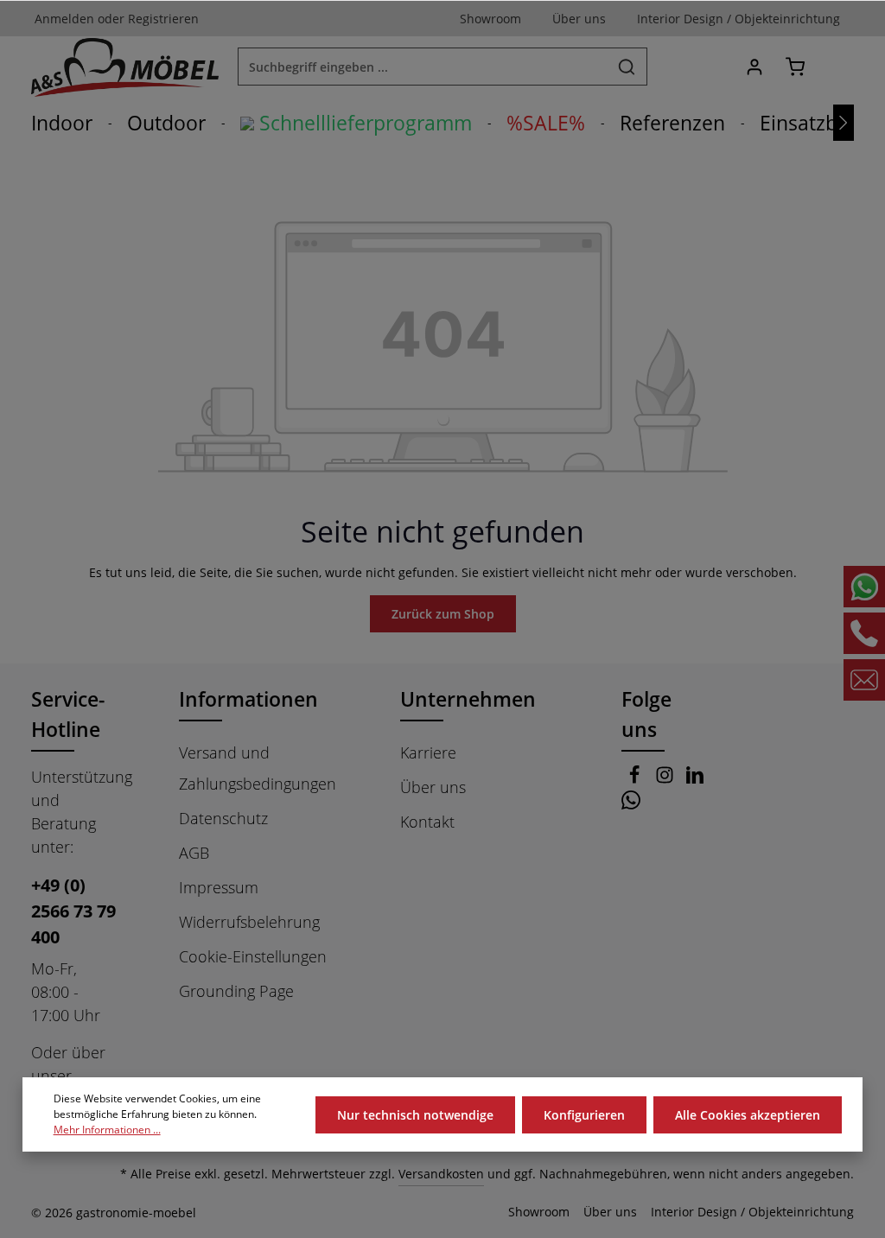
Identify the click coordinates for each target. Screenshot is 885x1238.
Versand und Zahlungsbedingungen (257, 768)
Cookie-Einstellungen (253, 956)
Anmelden (64, 18)
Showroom (539, 1211)
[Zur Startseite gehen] (125, 66)
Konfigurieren (584, 1115)
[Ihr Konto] (754, 67)
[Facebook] (636, 778)
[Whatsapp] (630, 803)
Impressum (218, 887)
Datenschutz (223, 818)
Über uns (433, 787)
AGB (194, 852)
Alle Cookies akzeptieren (747, 1115)
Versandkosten (441, 1173)
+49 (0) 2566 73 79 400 (73, 911)
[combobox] (423, 67)
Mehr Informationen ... (107, 1129)
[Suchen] (627, 67)
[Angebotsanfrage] (835, 67)
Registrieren (163, 18)
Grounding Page (236, 991)
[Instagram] (666, 778)
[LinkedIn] (694, 778)
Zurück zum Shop (443, 614)
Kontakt (427, 821)
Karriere (428, 752)
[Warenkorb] (794, 67)
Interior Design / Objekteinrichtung (752, 1211)
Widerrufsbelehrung (249, 921)
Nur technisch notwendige (415, 1115)
